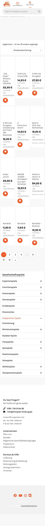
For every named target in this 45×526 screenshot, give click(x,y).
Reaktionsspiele (10, 354)
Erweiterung (8, 323)
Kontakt (6, 437)
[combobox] (27, 50)
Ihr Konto (7, 470)
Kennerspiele (8, 299)
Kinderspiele (8, 306)
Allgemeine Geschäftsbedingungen (19, 440)
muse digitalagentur (29, 506)
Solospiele (7, 360)
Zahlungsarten (10, 464)
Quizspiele (7, 348)
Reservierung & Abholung (15, 461)
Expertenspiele (9, 281)
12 (3, 259)
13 (9, 259)
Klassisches (8, 312)
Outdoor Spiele (9, 335)
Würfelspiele (8, 366)
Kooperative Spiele (11, 318)
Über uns (7, 434)
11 (33, 254)
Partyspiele (7, 342)
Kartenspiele (8, 293)
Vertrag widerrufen (11, 467)
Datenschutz (9, 447)
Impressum (8, 444)
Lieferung (7, 457)
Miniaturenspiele (10, 329)
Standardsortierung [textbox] (22, 50)
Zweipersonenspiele (12, 372)
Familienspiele (9, 287)
